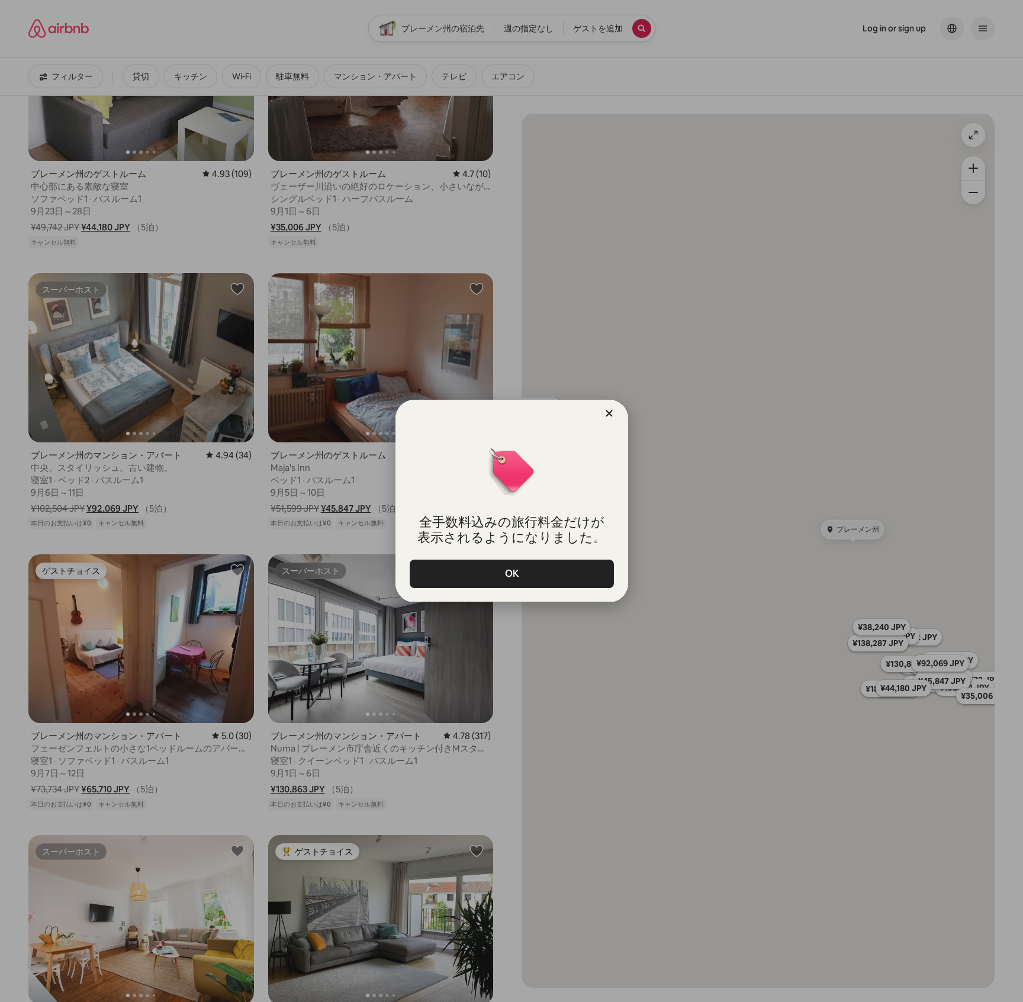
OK (511, 573)
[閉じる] (609, 413)
